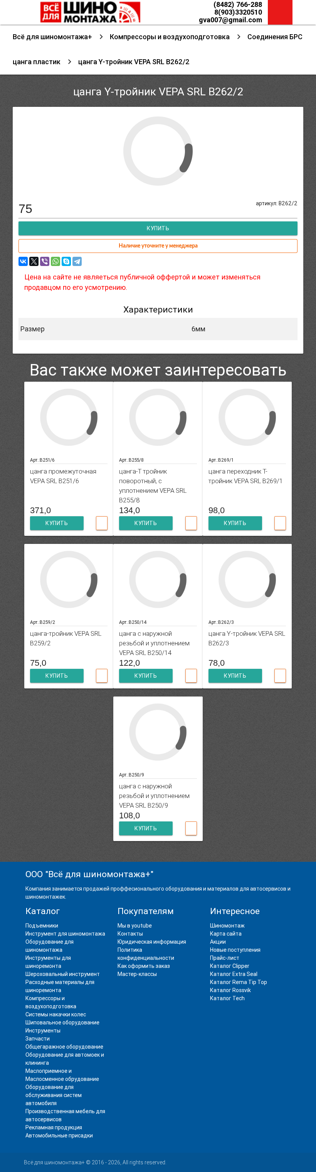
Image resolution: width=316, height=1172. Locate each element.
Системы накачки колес (55, 1014)
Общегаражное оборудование (64, 1046)
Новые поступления (235, 949)
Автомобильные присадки (59, 1135)
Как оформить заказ (144, 966)
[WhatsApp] (55, 261)
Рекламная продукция (53, 1127)
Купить (56, 523)
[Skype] (66, 261)
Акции (218, 941)
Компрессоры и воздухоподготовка (170, 37)
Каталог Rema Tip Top (238, 982)
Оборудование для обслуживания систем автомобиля (53, 1095)
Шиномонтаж (227, 925)
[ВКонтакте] (23, 261)
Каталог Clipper (229, 966)
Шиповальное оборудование (62, 1022)
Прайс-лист (224, 957)
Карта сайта (226, 933)
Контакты (130, 933)
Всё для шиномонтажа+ (52, 37)
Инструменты (43, 1030)
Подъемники (41, 925)
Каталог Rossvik (230, 990)
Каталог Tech (227, 998)
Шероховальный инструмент (62, 974)
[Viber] (44, 261)
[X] (34, 261)
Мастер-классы (137, 974)
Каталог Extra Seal (233, 974)
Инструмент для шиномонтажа (65, 933)
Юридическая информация (152, 941)
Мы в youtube (135, 925)
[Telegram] (77, 261)
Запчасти (37, 1038)
